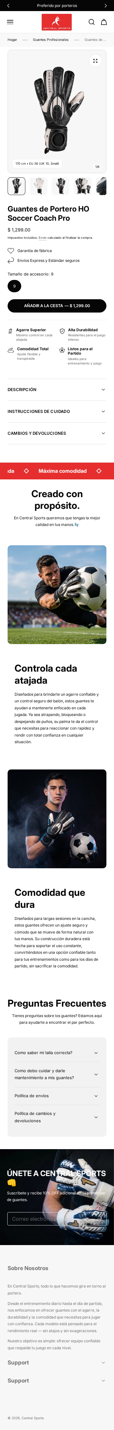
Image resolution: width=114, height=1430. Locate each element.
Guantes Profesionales (51, 40)
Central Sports (33, 1418)
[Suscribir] (100, 1218)
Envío (43, 237)
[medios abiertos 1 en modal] (95, 60)
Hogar (12, 40)
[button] (10, 22)
